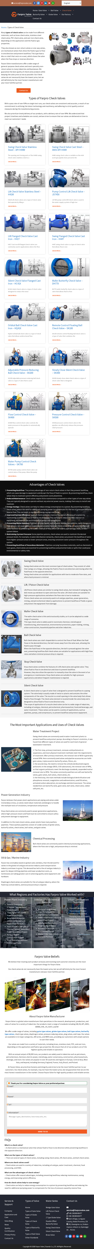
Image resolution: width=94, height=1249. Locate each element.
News (7, 1224)
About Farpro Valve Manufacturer (47, 1016)
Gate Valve (43, 10)
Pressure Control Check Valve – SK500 (68, 416)
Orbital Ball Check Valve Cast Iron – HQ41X (22, 327)
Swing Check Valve (34, 560)
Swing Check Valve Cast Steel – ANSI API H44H (68, 148)
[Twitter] (38, 3)
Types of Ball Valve (32, 1234)
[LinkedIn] (45, 3)
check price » (12, 161)
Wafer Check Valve (33, 611)
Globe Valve (53, 14)
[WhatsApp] (53, 3)
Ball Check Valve (32, 635)
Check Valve (66, 10)
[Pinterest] (42, 3)
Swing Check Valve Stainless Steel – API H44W (22, 148)
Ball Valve (54, 10)
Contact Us (37, 18)
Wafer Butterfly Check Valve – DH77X (67, 282)
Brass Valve (50, 1235)
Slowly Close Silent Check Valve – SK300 (68, 371)
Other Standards (31, 1237)
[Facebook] (34, 3)
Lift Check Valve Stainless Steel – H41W (24, 193)
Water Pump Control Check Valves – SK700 (22, 463)
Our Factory (66, 14)
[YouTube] (49, 3)
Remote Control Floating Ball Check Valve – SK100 (67, 327)
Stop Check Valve (33, 661)
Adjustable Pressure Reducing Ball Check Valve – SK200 (23, 371)
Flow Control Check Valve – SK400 (22, 416)
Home (35, 10)
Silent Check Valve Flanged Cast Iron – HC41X (24, 282)
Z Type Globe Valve (53, 1217)
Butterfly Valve (39, 14)
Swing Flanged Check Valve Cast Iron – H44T (68, 238)
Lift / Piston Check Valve (36, 584)
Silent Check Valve (33, 685)
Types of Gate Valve (32, 1211)
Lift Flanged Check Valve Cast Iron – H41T (23, 238)
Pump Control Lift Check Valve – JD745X (68, 193)
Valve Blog (9, 1221)
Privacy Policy (10, 1234)
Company (8, 1211)
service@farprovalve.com (22, 3)
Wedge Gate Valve (53, 1207)
